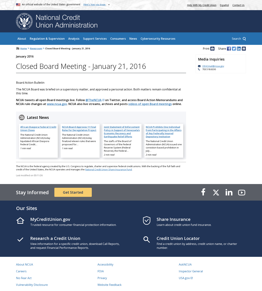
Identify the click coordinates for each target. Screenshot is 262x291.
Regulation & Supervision (47, 39)
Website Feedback (109, 285)
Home (23, 48)
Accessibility (105, 264)
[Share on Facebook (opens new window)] (229, 48)
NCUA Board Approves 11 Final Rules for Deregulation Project (79, 128)
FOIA (100, 271)
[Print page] (212, 48)
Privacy (102, 278)
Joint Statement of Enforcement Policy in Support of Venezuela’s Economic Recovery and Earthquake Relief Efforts (122, 131)
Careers (21, 271)
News (133, 39)
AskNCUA (185, 264)
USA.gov (184, 278)
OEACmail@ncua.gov (213, 66)
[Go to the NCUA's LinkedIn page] (229, 192)
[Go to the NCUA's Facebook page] (203, 192)
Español (224, 5)
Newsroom (36, 48)
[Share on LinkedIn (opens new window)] (239, 48)
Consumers (118, 39)
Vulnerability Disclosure (32, 285)
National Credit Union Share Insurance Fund (108, 169)
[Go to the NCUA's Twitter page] (216, 192)
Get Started (73, 192)
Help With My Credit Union (201, 5)
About (21, 39)
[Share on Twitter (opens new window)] (234, 48)
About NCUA (24, 264)
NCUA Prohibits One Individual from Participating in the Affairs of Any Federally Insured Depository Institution (163, 131)
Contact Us (238, 5)
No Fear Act (24, 278)
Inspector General (191, 271)
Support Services (95, 39)
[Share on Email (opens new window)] (244, 48)
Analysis (73, 39)
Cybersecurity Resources (158, 39)
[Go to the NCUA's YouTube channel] (241, 192)
